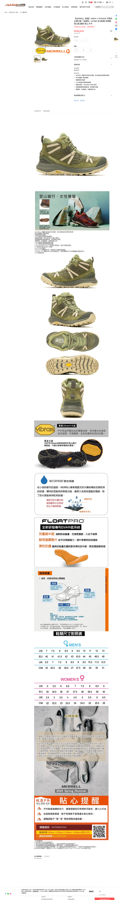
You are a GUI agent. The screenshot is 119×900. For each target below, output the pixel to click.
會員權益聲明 (71, 899)
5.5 (76, 40)
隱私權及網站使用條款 (47, 899)
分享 (77, 100)
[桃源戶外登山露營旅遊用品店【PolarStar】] (15, 5)
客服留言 (70, 896)
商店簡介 (43, 896)
